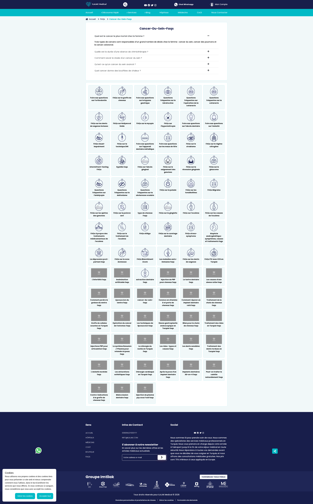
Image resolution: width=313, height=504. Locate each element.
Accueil (92, 19)
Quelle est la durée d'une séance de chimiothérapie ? (121, 51)
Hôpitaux (90, 437)
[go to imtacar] (130, 485)
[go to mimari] (223, 485)
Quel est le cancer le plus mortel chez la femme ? (119, 36)
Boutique (90, 452)
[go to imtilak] (157, 485)
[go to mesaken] (210, 485)
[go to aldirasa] (116, 485)
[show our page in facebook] (149, 5)
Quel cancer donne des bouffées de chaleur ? (118, 70)
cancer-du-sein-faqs (120, 19)
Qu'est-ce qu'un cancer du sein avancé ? (115, 64)
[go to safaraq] (183, 485)
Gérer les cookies (166, 500)
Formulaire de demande (187, 500)
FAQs (102, 19)
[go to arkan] (103, 485)
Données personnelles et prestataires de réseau (136, 500)
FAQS (88, 456)
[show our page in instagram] (155, 5)
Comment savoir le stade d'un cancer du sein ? (118, 58)
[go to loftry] (197, 485)
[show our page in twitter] (152, 5)
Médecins (90, 442)
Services (132, 12)
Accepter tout (45, 496)
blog (148, 12)
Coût (88, 447)
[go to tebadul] (143, 485)
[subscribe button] (162, 457)
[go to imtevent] (90, 485)
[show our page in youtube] (145, 5)
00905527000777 (129, 433)
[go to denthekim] (170, 485)
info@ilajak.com (130, 437)
